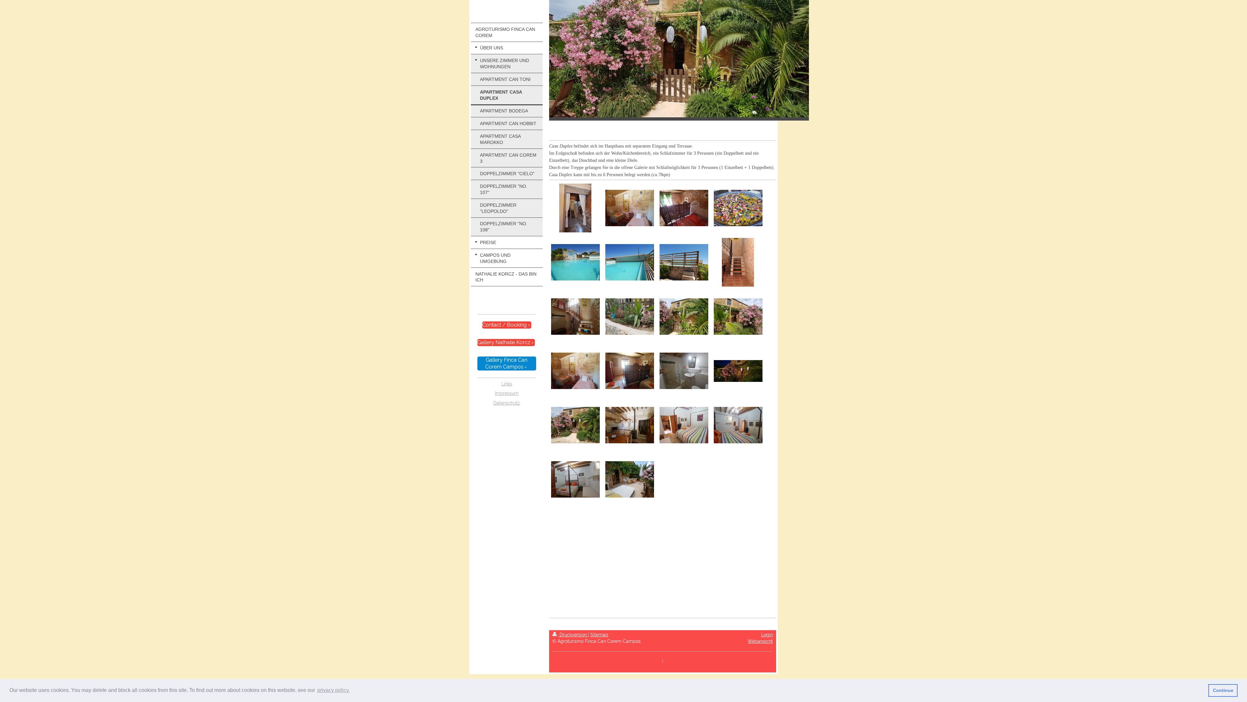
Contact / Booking (504, 325)
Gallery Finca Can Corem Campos (506, 363)
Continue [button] (1223, 690)
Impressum (507, 393)
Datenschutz (506, 403)
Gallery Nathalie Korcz (503, 342)
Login (767, 634)
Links (506, 383)
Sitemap (599, 634)
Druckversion (573, 634)
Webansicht (760, 641)
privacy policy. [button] (333, 690)
